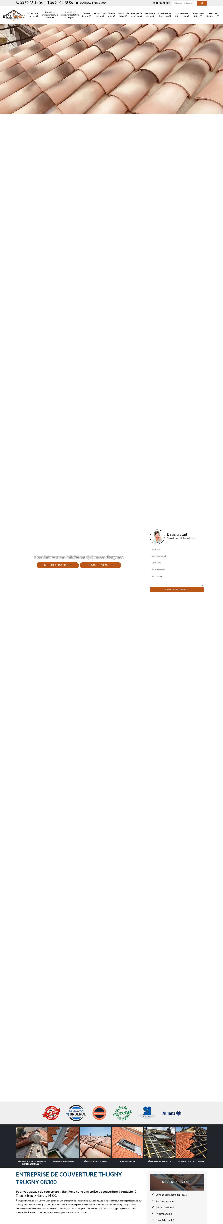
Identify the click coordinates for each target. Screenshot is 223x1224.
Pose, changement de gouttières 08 (165, 14)
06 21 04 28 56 (61, 3)
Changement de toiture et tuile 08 (182, 14)
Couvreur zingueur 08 (86, 14)
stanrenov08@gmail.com (92, 3)
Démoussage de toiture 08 (198, 14)
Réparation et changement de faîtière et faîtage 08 (70, 15)
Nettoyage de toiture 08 (150, 14)
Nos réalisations (57, 565)
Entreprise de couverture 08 (32, 14)
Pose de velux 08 (111, 14)
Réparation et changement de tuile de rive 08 (50, 15)
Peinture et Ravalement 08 (213, 14)
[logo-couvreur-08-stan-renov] (13, 15)
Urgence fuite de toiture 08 (136, 14)
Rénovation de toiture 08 (99, 14)
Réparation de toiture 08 (123, 14)
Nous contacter (100, 565)
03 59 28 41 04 (31, 3)
